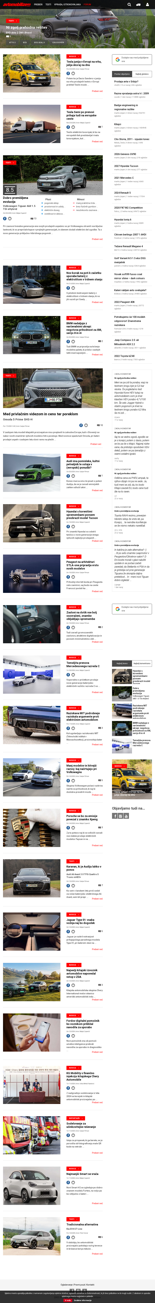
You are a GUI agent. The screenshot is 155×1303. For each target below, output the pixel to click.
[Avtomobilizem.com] (17, 4)
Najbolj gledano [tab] (142, 74)
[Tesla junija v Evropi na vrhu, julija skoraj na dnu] (132, 779)
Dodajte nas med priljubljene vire (135, 59)
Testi (11, 21)
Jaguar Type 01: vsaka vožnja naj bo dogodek (80, 921)
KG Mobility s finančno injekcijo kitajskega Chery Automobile (82, 1076)
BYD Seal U (39, 42)
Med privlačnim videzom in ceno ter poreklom (40, 414)
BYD (25, 42)
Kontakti (90, 1285)
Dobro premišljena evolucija (126, 511)
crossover (58, 42)
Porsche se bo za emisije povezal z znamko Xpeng (82, 817)
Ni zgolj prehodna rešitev (26, 27)
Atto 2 (12, 42)
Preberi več (97, 91)
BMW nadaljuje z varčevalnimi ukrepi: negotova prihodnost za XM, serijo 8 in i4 (84, 328)
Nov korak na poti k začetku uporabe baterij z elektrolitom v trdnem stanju (84, 276)
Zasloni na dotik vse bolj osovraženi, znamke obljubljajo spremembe (81, 615)
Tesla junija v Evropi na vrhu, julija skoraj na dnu (84, 63)
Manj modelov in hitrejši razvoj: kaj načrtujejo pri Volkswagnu (81, 769)
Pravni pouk (79, 1285)
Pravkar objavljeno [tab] (122, 74)
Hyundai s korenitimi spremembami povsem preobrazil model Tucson (82, 515)
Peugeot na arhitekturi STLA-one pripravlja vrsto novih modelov (82, 565)
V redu (68, 1300)
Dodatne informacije (83, 1300)
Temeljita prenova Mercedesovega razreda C (83, 664)
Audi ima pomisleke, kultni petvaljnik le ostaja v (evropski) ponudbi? (83, 464)
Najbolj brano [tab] (122, 663)
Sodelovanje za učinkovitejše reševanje (81, 1125)
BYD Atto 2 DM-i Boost (19, 32)
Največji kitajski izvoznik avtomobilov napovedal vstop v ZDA (81, 973)
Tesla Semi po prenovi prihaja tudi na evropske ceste (81, 115)
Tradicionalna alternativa (82, 1224)
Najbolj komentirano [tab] (142, 663)
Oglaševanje (67, 1285)
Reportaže (74, 1118)
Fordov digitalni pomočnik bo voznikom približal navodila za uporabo (82, 1024)
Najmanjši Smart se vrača (82, 1173)
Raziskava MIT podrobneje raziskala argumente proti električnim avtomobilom (83, 716)
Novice (72, 56)
